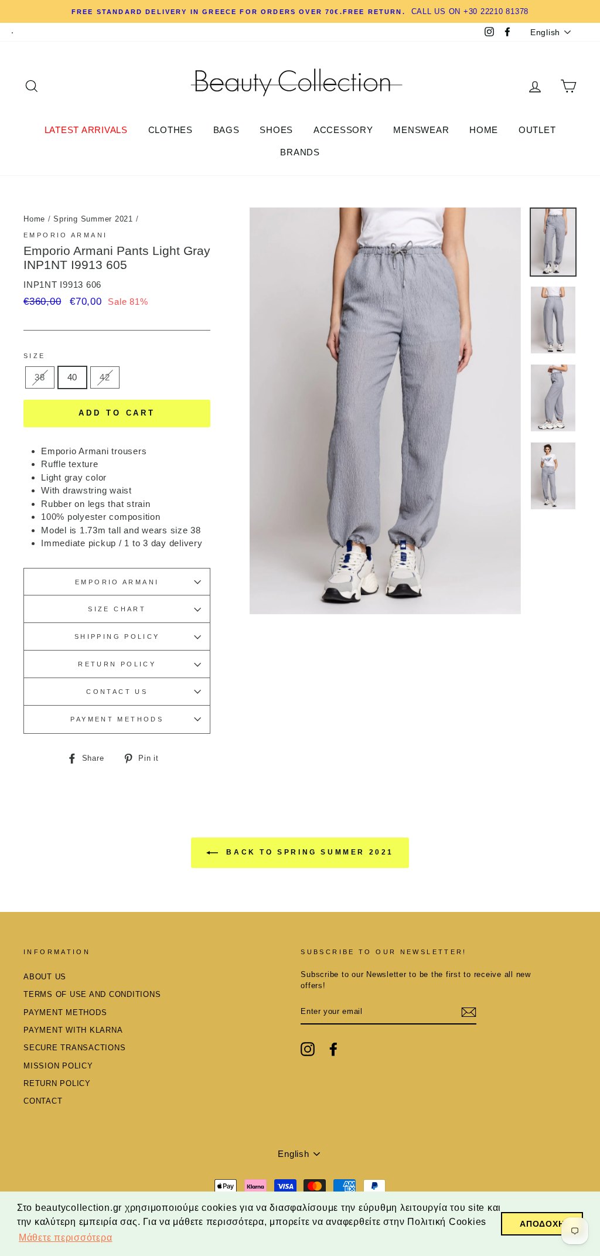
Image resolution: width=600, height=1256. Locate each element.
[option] (385, 410)
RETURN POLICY (117, 664)
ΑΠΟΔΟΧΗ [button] (542, 1223)
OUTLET (537, 130)
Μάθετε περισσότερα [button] (65, 1238)
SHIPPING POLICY (117, 636)
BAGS (226, 130)
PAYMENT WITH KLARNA (72, 1030)
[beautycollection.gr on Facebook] (333, 1049)
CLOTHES (170, 130)
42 (105, 377)
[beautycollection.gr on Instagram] (308, 1049)
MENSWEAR (421, 130)
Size (34, 355)
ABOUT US (44, 976)
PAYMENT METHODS (116, 719)
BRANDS (300, 152)
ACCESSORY (343, 130)
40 (72, 377)
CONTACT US (117, 691)
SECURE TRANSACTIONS (74, 1047)
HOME (483, 130)
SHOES (276, 130)
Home (34, 219)
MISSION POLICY (58, 1065)
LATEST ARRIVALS (86, 130)
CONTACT (42, 1101)
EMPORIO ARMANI (117, 582)
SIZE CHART (117, 608)
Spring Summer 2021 (93, 219)
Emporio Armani (65, 235)
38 (40, 377)
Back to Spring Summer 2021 (308, 852)
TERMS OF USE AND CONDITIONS (92, 994)
